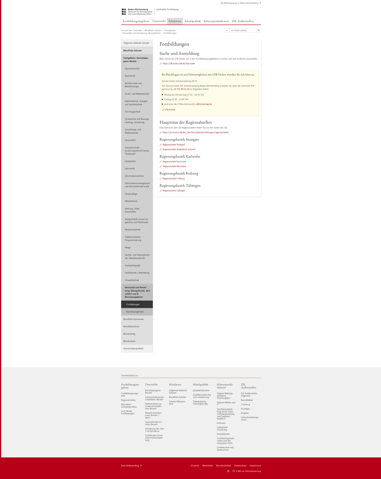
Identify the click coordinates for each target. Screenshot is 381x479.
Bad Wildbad (247, 400)
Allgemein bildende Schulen (136, 43)
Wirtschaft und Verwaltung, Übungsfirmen (142, 33)
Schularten (175, 384)
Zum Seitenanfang (130, 465)
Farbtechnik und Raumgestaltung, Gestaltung (137, 121)
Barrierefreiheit (223, 465)
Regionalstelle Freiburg (174, 178)
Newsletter (207, 465)
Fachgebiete (170, 30)
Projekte (245, 413)
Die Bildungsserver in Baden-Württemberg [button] (240, 3)
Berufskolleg (129, 333)
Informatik (130, 168)
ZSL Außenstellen (248, 385)
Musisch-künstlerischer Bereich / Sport (153, 415)
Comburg (245, 404)
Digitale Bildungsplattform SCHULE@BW (225, 396)
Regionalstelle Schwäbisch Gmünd (179, 149)
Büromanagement (135, 311)
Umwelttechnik (132, 280)
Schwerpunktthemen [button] (216, 21)
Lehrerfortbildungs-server (250, 418)
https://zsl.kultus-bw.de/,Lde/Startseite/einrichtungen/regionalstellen (196, 132)
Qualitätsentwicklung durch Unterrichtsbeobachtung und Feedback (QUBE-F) (225, 414)
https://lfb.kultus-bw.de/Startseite (179, 63)
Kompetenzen (223, 434)
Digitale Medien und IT (226, 403)
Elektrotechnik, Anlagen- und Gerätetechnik (136, 103)
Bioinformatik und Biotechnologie (133, 85)
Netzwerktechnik (132, 229)
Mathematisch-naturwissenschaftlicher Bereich (153, 406)
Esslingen (245, 408)
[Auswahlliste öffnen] (227, 30)
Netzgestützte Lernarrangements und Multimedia (136, 221)
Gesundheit (130, 140)
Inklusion (221, 423)
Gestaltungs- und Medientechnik (133, 131)
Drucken (195, 465)
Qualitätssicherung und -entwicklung (202, 395)
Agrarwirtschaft (132, 68)
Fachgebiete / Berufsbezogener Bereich (135, 59)
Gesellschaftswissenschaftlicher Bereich (154, 398)
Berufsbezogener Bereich (153, 391)
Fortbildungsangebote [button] (136, 21)
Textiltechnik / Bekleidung (137, 272)
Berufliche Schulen (153, 30)
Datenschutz (240, 465)
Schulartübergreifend (133, 348)
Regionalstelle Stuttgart (174, 144)
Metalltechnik (131, 201)
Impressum (255, 465)
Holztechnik (130, 161)
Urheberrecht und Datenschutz (225, 448)
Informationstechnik (134, 176)
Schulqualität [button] (193, 21)
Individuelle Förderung (222, 428)
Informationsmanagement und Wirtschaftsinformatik (137, 185)
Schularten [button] (175, 21)
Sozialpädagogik (132, 265)
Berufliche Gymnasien (133, 319)
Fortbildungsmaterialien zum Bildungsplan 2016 (226, 440)
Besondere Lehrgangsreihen (129, 405)
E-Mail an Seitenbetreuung (248, 471)
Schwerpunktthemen (225, 385)
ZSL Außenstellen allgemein (249, 394)
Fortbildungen (170, 33)
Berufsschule (129, 341)
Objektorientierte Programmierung (133, 239)
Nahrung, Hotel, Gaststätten (132, 210)
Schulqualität (200, 384)
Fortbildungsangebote (130, 385)
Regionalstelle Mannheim (174, 166)
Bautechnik (130, 75)
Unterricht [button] (158, 21)
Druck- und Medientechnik (137, 93)
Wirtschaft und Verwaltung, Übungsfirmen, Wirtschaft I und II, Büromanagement (137, 292)
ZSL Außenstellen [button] (243, 21)
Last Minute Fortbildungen (127, 412)
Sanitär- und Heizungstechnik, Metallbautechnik (137, 256)
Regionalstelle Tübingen (174, 190)
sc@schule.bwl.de (203, 104)
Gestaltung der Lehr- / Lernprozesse (155, 429)
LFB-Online (170, 109)
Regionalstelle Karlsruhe (174, 161)
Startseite (137, 30)
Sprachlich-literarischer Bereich (153, 423)
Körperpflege (131, 193)
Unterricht (151, 384)
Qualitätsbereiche (201, 390)
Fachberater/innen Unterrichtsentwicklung (154, 438)
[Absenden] (258, 30)
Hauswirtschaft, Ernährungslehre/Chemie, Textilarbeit (137, 150)
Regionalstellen (128, 400)
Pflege (128, 247)
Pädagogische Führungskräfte (200, 402)
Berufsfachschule (131, 326)
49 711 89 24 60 (182, 89)
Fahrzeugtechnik (132, 111)
